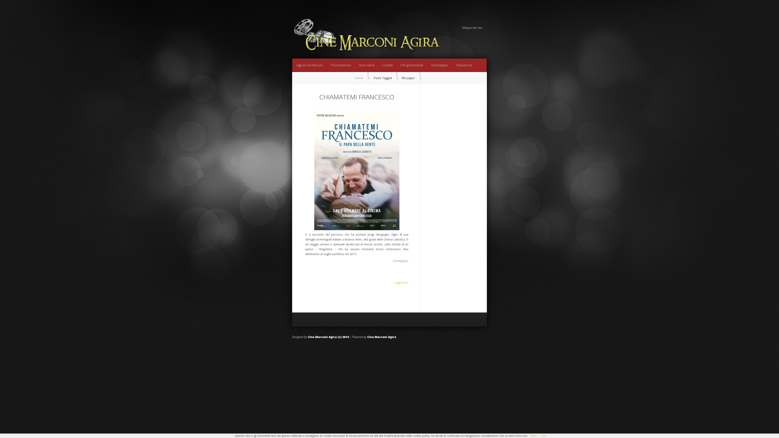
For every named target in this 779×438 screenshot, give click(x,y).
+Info (533, 436)
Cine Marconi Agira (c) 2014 (328, 337)
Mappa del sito (472, 28)
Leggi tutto (401, 282)
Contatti (387, 65)
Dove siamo (367, 65)
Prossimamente (341, 65)
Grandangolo (439, 65)
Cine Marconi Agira (381, 337)
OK (544, 436)
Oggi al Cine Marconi (309, 65)
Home (359, 78)
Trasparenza (464, 65)
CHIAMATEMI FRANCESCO (356, 96)
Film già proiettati (412, 65)
